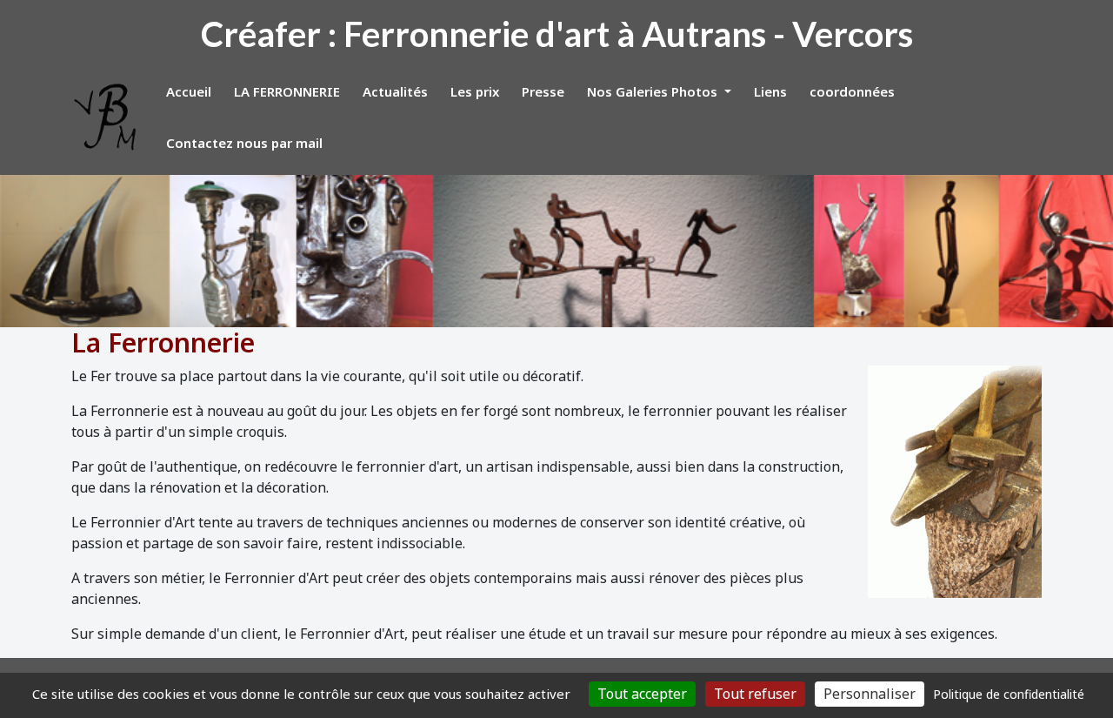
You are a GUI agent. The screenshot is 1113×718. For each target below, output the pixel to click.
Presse (543, 91)
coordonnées (852, 91)
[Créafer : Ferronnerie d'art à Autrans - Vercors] (106, 117)
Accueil (188, 91)
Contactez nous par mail (244, 142)
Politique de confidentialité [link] (1008, 694)
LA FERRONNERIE (287, 91)
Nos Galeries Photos (654, 91)
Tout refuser (755, 693)
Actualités (395, 91)
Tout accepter (642, 693)
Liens (770, 91)
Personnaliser (869, 693)
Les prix (474, 91)
